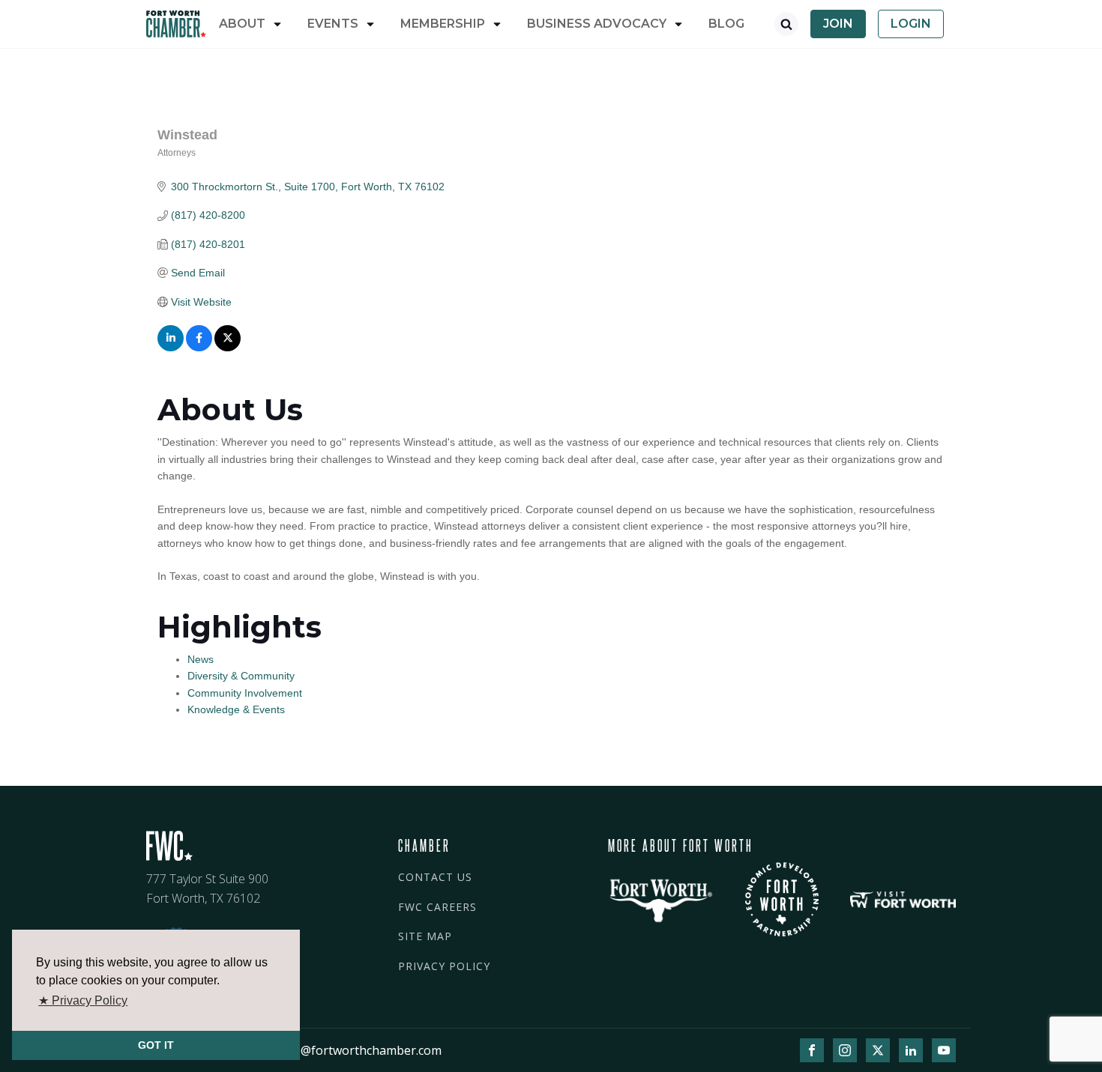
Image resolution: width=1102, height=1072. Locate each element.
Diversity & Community (241, 676)
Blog (726, 23)
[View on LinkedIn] (170, 348)
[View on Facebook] (199, 348)
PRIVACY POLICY (444, 966)
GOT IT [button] (156, 1045)
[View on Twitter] (227, 348)
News (200, 659)
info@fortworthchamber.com (360, 1050)
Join (838, 23)
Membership (442, 23)
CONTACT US (435, 876)
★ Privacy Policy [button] (82, 1000)
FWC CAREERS (437, 906)
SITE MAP (425, 936)
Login (911, 23)
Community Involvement (244, 693)
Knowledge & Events (236, 709)
